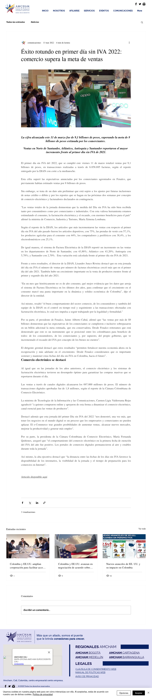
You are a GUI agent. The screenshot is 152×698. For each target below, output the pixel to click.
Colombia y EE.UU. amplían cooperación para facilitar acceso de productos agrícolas (27, 565)
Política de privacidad (43, 694)
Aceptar (138, 692)
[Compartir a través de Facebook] (22, 502)
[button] (142, 22)
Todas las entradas (15, 22)
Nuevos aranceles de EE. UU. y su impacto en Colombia (123, 565)
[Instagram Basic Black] (144, 4)
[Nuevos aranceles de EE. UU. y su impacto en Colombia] (124, 546)
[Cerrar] (148, 693)
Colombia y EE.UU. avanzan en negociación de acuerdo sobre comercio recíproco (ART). (75, 565)
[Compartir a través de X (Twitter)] (29, 502)
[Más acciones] (129, 42)
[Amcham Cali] (136, 4)
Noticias (35, 22)
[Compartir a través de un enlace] (44, 502)
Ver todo (142, 528)
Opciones (123, 692)
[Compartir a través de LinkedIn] (37, 502)
